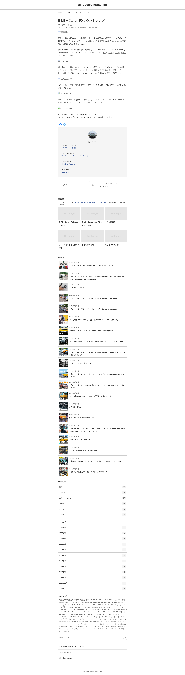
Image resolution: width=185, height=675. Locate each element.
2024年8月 (92, 545)
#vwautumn (88, 621)
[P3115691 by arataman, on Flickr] (63, 32)
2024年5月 (92, 556)
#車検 (73, 629)
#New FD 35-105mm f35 (88, 27)
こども (92, 510)
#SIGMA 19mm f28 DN (67, 617)
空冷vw (92, 488)
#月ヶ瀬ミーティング (90, 624)
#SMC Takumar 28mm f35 (84, 617)
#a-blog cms (90, 612)
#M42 (65, 612)
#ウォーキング (98, 617)
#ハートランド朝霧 (110, 626)
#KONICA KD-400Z (115, 614)
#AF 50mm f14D (89, 607)
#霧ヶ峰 (114, 619)
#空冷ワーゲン (73, 600)
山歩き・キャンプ (92, 499)
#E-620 (96, 626)
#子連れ (72, 605)
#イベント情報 (79, 624)
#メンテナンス (72, 602)
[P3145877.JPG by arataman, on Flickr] (65, 108)
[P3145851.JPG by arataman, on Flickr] (65, 94)
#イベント (81, 602)
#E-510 (87, 602)
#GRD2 (80, 607)
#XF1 (61, 614)
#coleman (95, 621)
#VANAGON (108, 600)
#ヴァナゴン (117, 600)
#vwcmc (111, 624)
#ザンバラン (68, 619)
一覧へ (93, 185)
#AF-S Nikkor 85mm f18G (79, 609)
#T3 (125, 602)
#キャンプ (119, 602)
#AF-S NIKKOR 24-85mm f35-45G (106, 612)
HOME (60, 12)
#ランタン (101, 626)
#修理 (123, 600)
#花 (97, 624)
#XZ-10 (123, 626)
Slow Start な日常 (65, 652)
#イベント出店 (68, 614)
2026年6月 (92, 528)
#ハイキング (117, 607)
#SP (90, 609)
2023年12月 (92, 584)
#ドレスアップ (89, 626)
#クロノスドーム (106, 619)
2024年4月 (92, 562)
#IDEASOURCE (121, 619)
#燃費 (115, 624)
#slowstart (63, 602)
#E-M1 (66, 27)
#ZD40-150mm (71, 621)
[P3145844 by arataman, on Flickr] (63, 61)
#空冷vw (63, 600)
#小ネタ (64, 609)
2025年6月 (92, 534)
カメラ (66, 12)
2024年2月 (92, 573)
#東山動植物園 (80, 621)
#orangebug (62, 621)
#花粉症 (118, 626)
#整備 (122, 629)
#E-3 (104, 605)
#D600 (101, 600)
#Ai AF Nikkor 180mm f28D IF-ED (103, 609)
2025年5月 (92, 539)
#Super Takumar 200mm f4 (76, 612)
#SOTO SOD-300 (64, 631)
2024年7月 (92, 550)
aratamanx (65, 172)
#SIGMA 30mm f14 (69, 624)
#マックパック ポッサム (115, 605)
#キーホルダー (115, 621)
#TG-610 (78, 605)
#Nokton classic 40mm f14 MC (92, 605)
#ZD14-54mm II (72, 607)
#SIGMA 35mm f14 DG (108, 602)
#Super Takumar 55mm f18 (83, 614)
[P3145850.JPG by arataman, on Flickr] (65, 79)
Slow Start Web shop (68, 164)
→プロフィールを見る (68, 148)
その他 (92, 516)
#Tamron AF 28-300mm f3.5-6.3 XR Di (73, 626)
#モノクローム (64, 605)
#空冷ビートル (86, 600)
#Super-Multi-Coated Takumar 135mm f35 (87, 629)
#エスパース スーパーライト (93, 619)
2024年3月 (92, 567)
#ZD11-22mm (100, 607)
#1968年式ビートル (110, 617)
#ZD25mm (96, 614)
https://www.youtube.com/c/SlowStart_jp (74, 156)
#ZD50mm (108, 607)
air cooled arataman (92, 4)
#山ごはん (108, 621)
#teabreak (103, 629)
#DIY (68, 609)
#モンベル (101, 621)
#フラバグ (122, 612)
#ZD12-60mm (95, 602)
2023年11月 (92, 589)
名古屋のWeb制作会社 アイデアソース (72, 646)
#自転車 (120, 617)
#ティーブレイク (78, 619)
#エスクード (104, 614)
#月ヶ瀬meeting (103, 624)
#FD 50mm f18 (74, 27)
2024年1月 (92, 578)
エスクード (92, 493)
